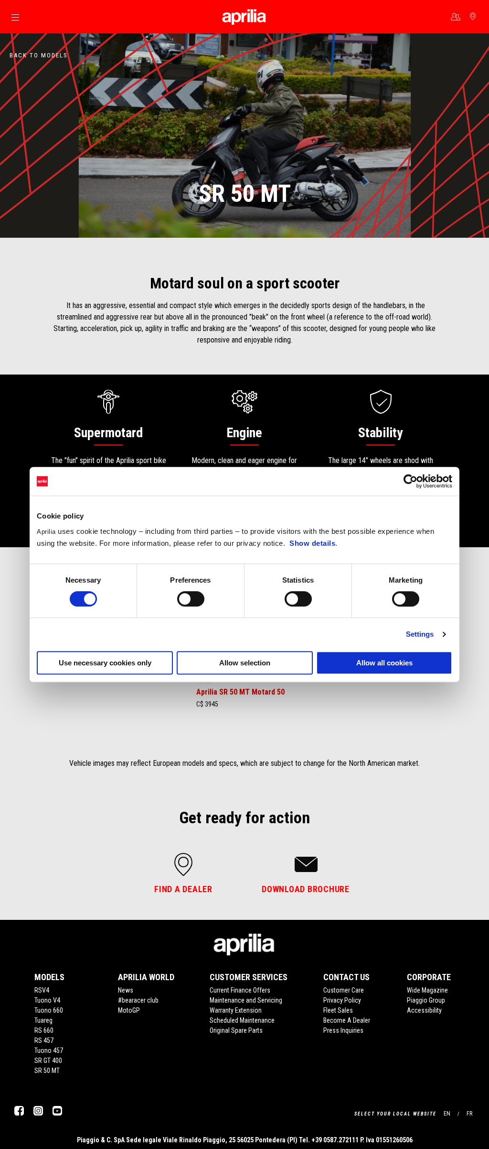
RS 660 (43, 1030)
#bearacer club (138, 1000)
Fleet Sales (338, 1010)
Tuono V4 (47, 1000)
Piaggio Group (426, 1000)
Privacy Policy (342, 1000)
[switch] (190, 599)
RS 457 (43, 1040)
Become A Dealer (346, 1020)
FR (469, 1113)
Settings (420, 634)
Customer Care (343, 990)
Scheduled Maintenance (242, 1020)
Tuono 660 (48, 1010)
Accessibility (424, 1010)
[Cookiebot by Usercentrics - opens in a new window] (410, 481)
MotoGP (129, 1010)
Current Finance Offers (240, 990)
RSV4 (41, 990)
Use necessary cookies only (105, 663)
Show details (312, 543)
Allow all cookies (384, 663)
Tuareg (43, 1020)
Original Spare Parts (236, 1030)
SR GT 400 (48, 1060)
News (125, 990)
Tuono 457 (48, 1050)
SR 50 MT (47, 1070)
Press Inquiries (343, 1030)
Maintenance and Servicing (246, 1000)
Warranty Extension (236, 1010)
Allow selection (244, 663)
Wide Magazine (427, 990)
